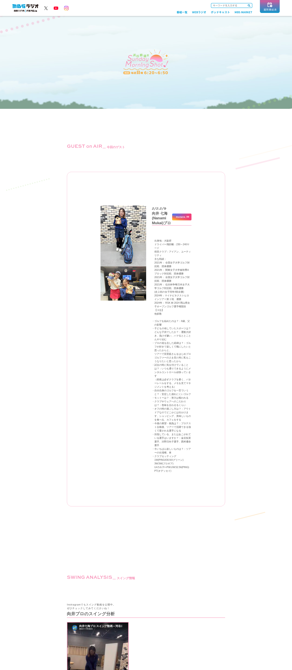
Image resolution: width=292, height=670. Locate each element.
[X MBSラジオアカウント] (46, 8)
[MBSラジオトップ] (25, 8)
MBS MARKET (243, 12)
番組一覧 (182, 12)
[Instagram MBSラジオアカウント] (66, 8)
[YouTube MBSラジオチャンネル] (56, 8)
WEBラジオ (199, 12)
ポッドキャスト (220, 12)
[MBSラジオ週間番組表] (270, 12)
